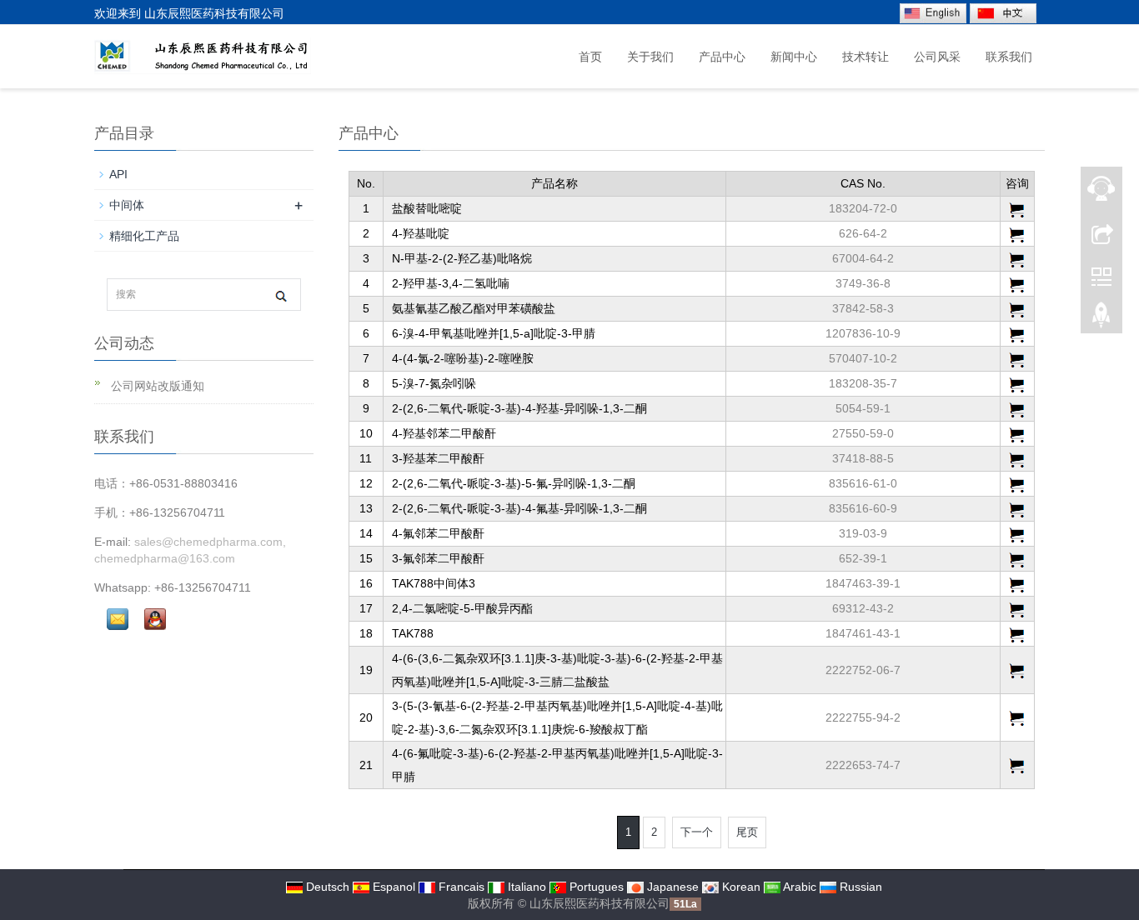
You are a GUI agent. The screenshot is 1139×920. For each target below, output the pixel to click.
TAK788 (413, 633)
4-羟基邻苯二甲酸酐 (444, 433)
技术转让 (865, 56)
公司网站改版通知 (156, 385)
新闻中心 (793, 56)
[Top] (1101, 319)
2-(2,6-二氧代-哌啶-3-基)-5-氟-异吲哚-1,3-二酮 (513, 483)
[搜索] (280, 295)
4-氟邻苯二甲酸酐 (438, 533)
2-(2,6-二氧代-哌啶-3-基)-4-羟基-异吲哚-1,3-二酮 (519, 408)
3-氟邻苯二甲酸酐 (438, 558)
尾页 (747, 832)
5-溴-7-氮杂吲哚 (434, 383)
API (118, 174)
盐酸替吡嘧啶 (427, 208)
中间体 (126, 205)
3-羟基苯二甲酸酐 (438, 458)
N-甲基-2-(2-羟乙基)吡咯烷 (462, 258)
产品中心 (722, 56)
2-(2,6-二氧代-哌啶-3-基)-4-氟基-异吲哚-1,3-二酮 (519, 508)
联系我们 (1009, 56)
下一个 (696, 832)
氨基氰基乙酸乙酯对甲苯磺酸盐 (473, 308)
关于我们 (650, 56)
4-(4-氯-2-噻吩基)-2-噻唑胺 (463, 358)
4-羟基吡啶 (420, 233)
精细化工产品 (144, 235)
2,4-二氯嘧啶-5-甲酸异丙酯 (462, 608)
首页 (590, 56)
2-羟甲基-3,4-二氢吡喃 (450, 283)
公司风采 (937, 56)
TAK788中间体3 (433, 583)
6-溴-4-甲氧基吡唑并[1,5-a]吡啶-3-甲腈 (493, 333)
